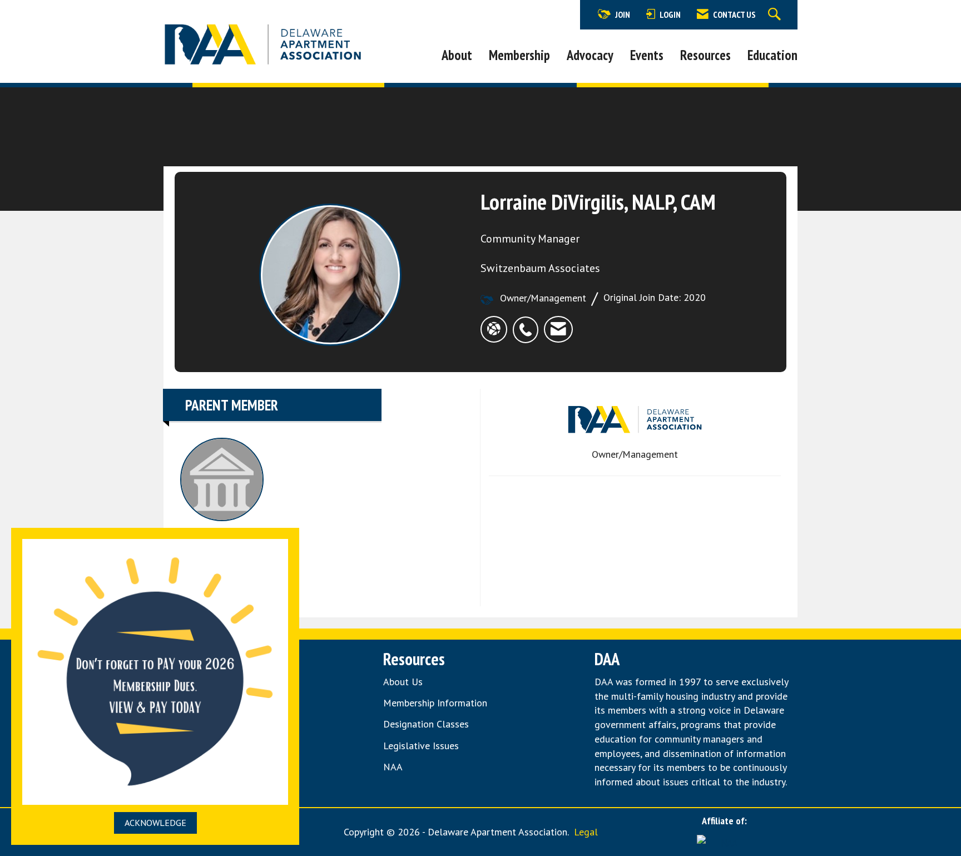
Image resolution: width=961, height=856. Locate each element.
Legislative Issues (421, 745)
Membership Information (435, 702)
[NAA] (724, 841)
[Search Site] (776, 14)
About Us (403, 681)
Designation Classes (426, 724)
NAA (394, 766)
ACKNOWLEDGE (155, 822)
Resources (705, 55)
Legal (586, 831)
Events (646, 55)
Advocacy (590, 55)
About (457, 55)
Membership (519, 55)
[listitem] (528, 323)
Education (772, 55)
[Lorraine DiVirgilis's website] (494, 329)
